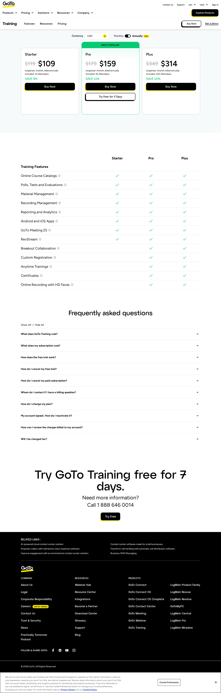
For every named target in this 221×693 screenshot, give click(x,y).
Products (8, 12)
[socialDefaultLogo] (53, 650)
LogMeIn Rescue (180, 591)
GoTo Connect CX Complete (146, 599)
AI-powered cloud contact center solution (42, 544)
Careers (26, 606)
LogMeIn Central (180, 613)
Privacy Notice (68, 689)
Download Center (86, 613)
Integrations (82, 599)
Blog (77, 634)
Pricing (25, 12)
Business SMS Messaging (123, 553)
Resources (63, 12)
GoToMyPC (177, 606)
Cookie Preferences (169, 682)
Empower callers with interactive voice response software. (50, 548)
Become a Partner (86, 606)
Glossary (80, 620)
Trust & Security (31, 620)
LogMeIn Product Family (185, 584)
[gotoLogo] (9, 4)
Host (202, 5)
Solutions (43, 12)
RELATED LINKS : (31, 539)
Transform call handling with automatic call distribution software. (142, 548)
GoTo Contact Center (142, 606)
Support (181, 5)
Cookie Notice (90, 689)
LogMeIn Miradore (181, 627)
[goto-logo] (110, 569)
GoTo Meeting (137, 613)
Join (190, 5)
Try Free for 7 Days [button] (110, 96)
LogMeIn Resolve (181, 599)
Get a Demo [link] (211, 23)
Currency (77, 35)
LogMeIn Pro (178, 620)
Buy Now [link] (191, 23)
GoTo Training (136, 627)
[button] (110, 334)
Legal (24, 591)
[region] (110, 682)
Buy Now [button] (49, 86)
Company (83, 12)
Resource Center (85, 591)
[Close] (215, 682)
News (24, 627)
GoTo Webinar (137, 620)
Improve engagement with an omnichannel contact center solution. (55, 553)
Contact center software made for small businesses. (136, 544)
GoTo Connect (137, 584)
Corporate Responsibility (36, 599)
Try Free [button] (110, 516)
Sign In (215, 5)
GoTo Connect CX (139, 591)
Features (29, 23)
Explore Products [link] (205, 12)
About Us (27, 584)
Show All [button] (26, 324)
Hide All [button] (39, 324)
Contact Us (168, 5)
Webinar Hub (83, 584)
